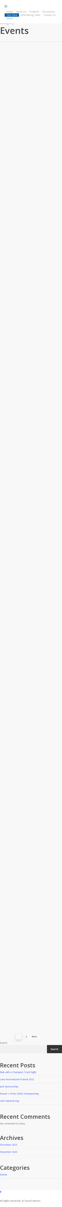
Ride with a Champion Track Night (18, 1072)
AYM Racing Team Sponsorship (27, 1013)
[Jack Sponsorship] (28, 239)
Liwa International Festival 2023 (28, 203)
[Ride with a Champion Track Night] (28, 102)
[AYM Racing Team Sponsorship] (28, 968)
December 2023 (8, 1144)
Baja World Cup (13, 673)
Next (34, 1036)
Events (3, 106)
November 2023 (8, 1151)
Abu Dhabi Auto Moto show (24, 840)
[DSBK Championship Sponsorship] (28, 876)
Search (3, 1042)
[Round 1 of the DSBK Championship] (28, 320)
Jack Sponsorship (15, 284)
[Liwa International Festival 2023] (28, 157)
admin (3, 152)
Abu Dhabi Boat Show (19, 759)
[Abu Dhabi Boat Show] (28, 713)
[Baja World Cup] (28, 628)
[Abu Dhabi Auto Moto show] (28, 795)
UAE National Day (15, 592)
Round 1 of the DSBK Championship (19, 1093)
